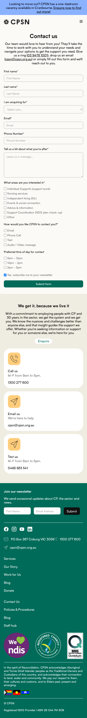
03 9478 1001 (38, 55)
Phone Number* (14, 133)
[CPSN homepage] (16, 21)
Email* (8, 118)
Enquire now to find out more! (59, 9)
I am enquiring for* (15, 102)
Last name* (11, 87)
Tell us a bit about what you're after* (26, 149)
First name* (11, 71)
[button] (81, 22)
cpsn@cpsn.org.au (18, 59)
